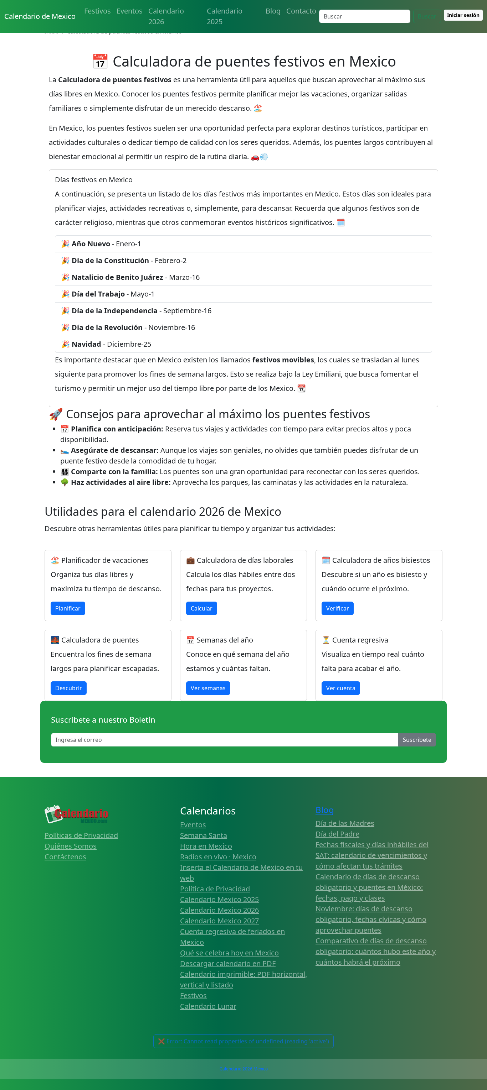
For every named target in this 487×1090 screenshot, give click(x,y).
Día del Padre (337, 834)
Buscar (427, 16)
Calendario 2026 (166, 16)
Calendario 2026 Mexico (244, 1069)
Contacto (301, 11)
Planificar (68, 608)
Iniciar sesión (463, 15)
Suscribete (417, 740)
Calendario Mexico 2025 (219, 899)
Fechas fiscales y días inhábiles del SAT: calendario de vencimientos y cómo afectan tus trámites (372, 855)
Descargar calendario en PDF (228, 963)
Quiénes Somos (71, 846)
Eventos (130, 11)
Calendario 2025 (224, 16)
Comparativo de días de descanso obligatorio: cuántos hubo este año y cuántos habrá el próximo (376, 951)
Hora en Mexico (206, 846)
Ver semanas (208, 688)
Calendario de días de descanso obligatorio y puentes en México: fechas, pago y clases (369, 887)
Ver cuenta (340, 688)
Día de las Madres (345, 823)
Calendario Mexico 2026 (219, 910)
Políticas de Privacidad (81, 835)
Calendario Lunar (208, 1006)
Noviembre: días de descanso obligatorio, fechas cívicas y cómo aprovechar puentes (371, 919)
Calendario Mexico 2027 (219, 921)
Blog (273, 11)
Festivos (97, 11)
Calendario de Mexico (40, 16)
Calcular (201, 608)
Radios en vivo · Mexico (218, 856)
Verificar (337, 608)
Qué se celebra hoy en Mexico (229, 953)
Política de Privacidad (215, 889)
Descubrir (68, 688)
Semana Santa (203, 835)
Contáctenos (65, 856)
